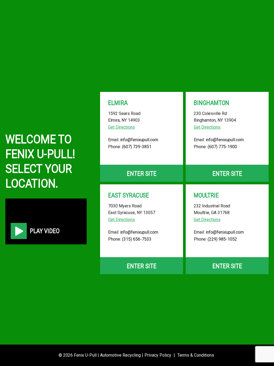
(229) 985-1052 (222, 239)
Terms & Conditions (195, 355)
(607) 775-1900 (222, 146)
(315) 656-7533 (136, 239)
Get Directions (121, 127)
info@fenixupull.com (139, 139)
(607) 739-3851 (136, 146)
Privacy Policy (157, 355)
